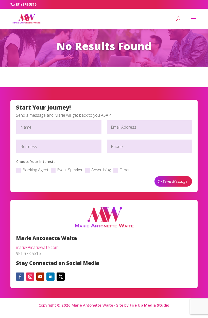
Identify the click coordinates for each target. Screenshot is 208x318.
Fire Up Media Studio (149, 305)
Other (124, 170)
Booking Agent (35, 170)
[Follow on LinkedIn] (50, 276)
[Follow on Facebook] (20, 276)
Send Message (175, 181)
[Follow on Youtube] (40, 276)
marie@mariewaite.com (37, 247)
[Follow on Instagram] (30, 276)
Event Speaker (70, 170)
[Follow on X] (61, 276)
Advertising (101, 170)
